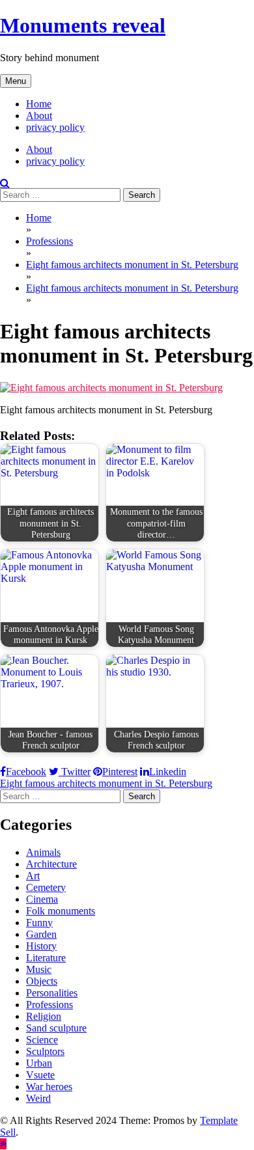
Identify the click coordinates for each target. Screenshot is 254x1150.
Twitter (75, 771)
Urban (39, 1063)
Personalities (52, 992)
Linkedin (167, 771)
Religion (43, 1016)
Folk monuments (60, 910)
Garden (41, 934)
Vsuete (40, 1074)
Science (42, 1039)
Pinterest (119, 771)
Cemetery (46, 887)
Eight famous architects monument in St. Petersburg (106, 783)
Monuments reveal (82, 25)
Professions (49, 1004)
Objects (41, 981)
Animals (43, 852)
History (41, 945)
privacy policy (55, 127)
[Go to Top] (3, 1143)
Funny (39, 922)
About (39, 115)
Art (33, 875)
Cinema (42, 899)
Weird (38, 1098)
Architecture (51, 863)
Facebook (26, 771)
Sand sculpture (56, 1028)
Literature (46, 957)
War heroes (49, 1086)
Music (38, 969)
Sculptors (45, 1051)
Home (38, 103)
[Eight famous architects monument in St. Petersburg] (111, 387)
